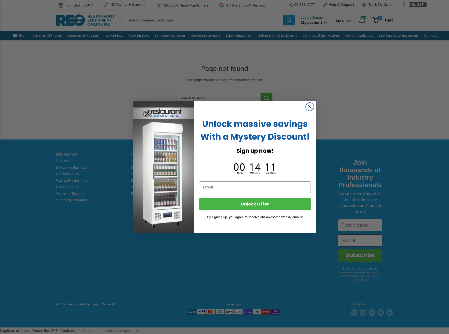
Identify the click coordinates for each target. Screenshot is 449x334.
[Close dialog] (310, 107)
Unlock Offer (255, 204)
